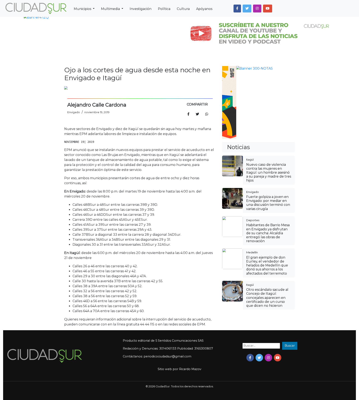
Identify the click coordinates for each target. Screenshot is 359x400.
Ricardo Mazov (190, 369)
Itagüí (250, 91)
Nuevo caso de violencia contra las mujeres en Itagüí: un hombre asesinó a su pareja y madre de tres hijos (268, 105)
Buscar (290, 345)
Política (164, 9)
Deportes (252, 152)
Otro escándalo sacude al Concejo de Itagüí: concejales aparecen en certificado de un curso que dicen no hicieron (267, 230)
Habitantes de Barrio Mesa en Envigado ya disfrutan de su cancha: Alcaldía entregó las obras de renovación (268, 165)
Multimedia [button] (111, 9)
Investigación (140, 9)
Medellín (252, 184)
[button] (237, 8)
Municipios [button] (83, 9)
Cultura (183, 9)
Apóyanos (204, 9)
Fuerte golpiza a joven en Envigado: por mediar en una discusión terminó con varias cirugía (268, 135)
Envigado (252, 124)
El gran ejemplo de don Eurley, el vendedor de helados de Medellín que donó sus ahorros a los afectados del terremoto (267, 198)
